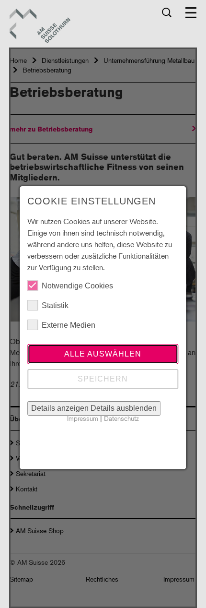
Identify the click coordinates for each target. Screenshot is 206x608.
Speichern (103, 379)
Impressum (82, 418)
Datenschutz (121, 418)
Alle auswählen (102, 354)
